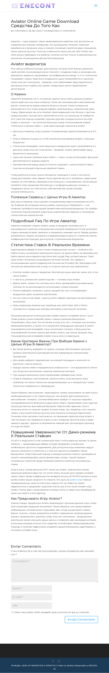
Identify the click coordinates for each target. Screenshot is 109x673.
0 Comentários (68, 30)
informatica (21, 30)
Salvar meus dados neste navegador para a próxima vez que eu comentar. (51, 612)
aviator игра (76, 479)
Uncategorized (50, 30)
